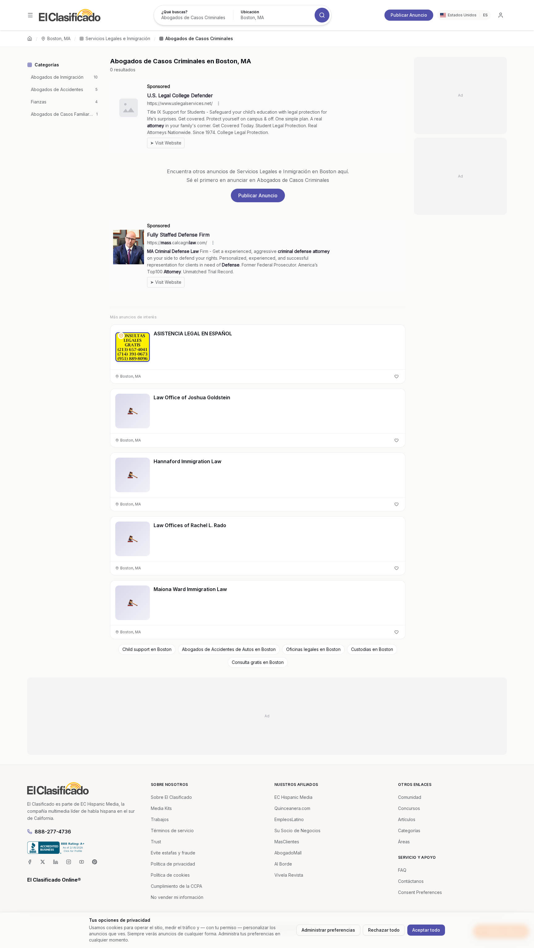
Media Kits (161, 808)
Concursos (409, 808)
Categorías (409, 830)
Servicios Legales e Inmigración (118, 38)
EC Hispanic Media (293, 797)
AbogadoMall (288, 852)
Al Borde (283, 863)
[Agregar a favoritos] (396, 376)
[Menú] (30, 15)
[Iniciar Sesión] (500, 15)
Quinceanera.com (292, 808)
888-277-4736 (53, 831)
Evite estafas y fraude (173, 852)
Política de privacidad (173, 863)
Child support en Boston (147, 649)
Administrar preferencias (328, 930)
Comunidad (409, 797)
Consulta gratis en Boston (258, 662)
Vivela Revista (288, 875)
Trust (156, 841)
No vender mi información (177, 897)
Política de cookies (170, 875)
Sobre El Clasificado (171, 797)
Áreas (404, 841)
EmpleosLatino (289, 819)
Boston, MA (58, 38)
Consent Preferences (420, 892)
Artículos (406, 819)
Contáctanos (411, 881)
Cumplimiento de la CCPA (176, 886)
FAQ (402, 870)
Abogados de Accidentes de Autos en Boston (229, 649)
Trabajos (160, 819)
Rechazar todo (384, 930)
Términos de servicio (172, 830)
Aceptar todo (426, 930)
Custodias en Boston (372, 649)
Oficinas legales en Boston (313, 649)
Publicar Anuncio (409, 15)
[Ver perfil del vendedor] (121, 335)
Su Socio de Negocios (297, 830)
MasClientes (286, 841)
